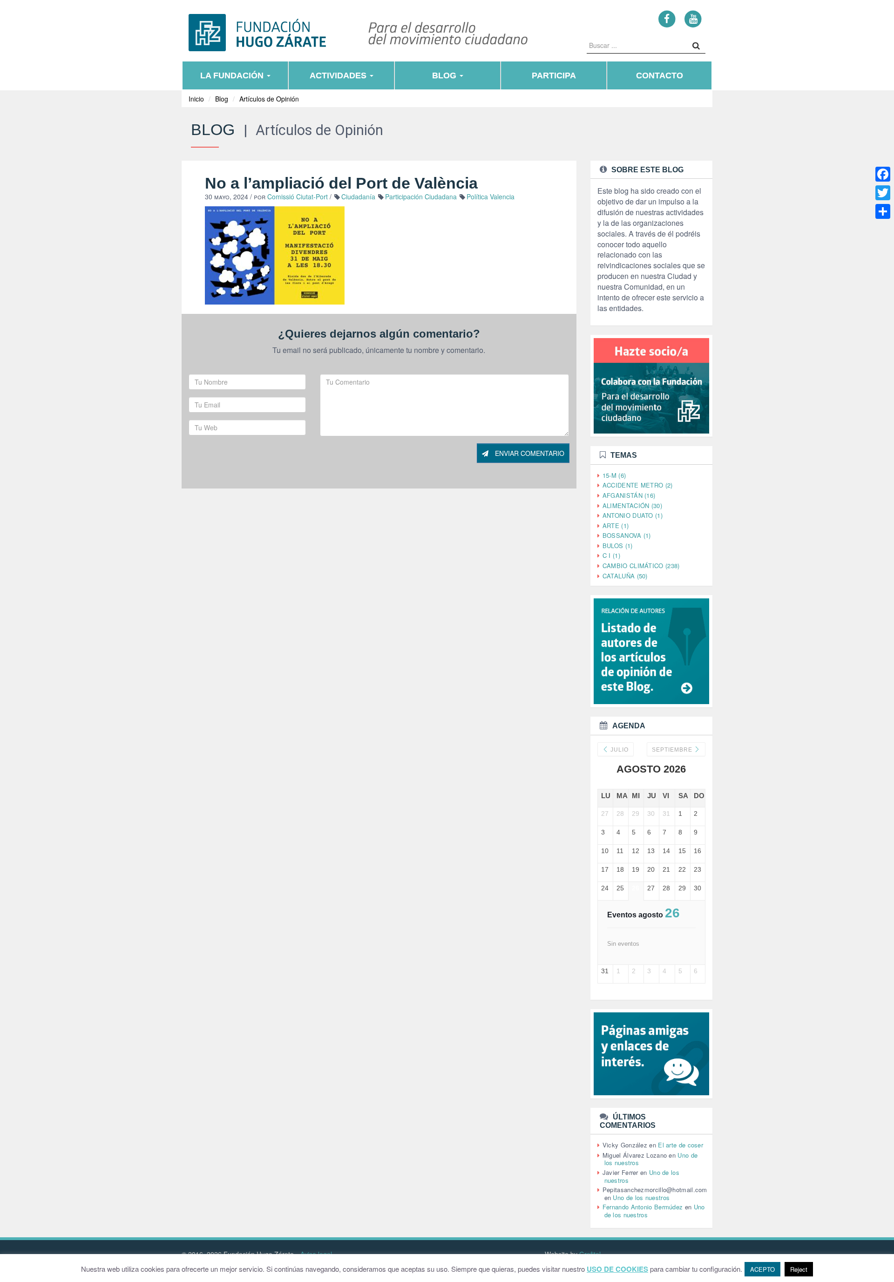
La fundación (233, 75)
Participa (554, 75)
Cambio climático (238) (641, 565)
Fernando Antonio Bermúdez (643, 1206)
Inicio (196, 98)
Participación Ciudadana (421, 196)
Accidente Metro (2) (638, 485)
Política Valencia (491, 196)
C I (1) (611, 555)
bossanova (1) (627, 535)
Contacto (659, 75)
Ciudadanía (358, 196)
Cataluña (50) (625, 575)
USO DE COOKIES (617, 1269)
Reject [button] (798, 1269)
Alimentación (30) (632, 505)
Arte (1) (616, 525)
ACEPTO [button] (762, 1269)
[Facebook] (667, 18)
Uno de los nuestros (641, 1197)
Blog (445, 75)
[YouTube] (693, 18)
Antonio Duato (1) (633, 515)
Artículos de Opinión (269, 98)
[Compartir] (883, 211)
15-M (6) (614, 475)
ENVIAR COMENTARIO (528, 453)
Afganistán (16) (629, 495)
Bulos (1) (618, 545)
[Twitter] (883, 192)
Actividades (339, 75)
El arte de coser (680, 1144)
